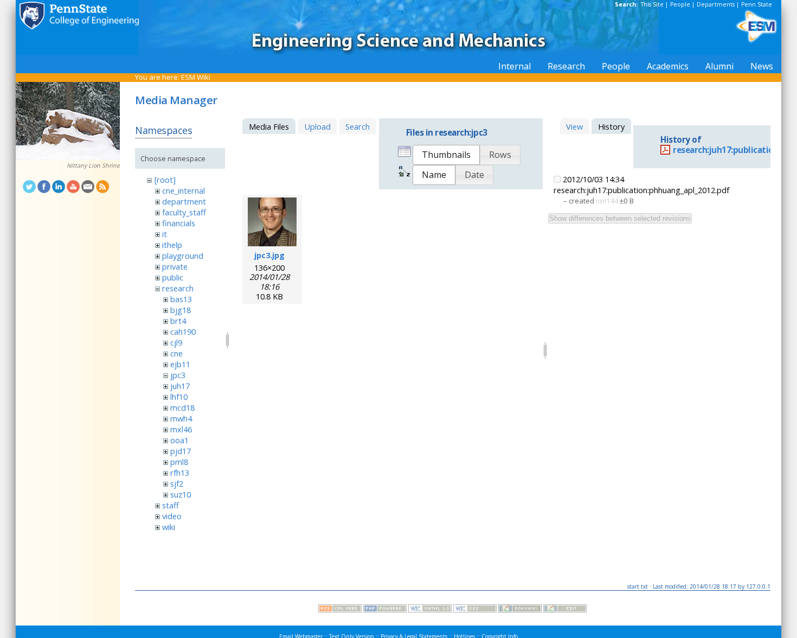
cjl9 (176, 342)
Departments (716, 4)
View (574, 126)
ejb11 (180, 364)
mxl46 (181, 429)
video (172, 516)
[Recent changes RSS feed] (340, 610)
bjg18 (180, 309)
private (175, 266)
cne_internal (183, 190)
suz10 (180, 494)
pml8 (179, 461)
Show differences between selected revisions (620, 218)
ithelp (172, 244)
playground (182, 255)
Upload (317, 126)
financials (178, 223)
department (184, 201)
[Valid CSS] (475, 610)
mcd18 (182, 407)
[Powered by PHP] (385, 610)
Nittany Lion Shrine (93, 165)
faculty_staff (184, 212)
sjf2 (176, 483)
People (680, 4)
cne (176, 353)
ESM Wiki (195, 77)
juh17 (180, 385)
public (172, 277)
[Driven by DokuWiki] (520, 610)
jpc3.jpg (269, 255)
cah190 (183, 331)
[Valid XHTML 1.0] (430, 610)
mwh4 (181, 418)
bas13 (181, 299)
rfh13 (179, 472)
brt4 (178, 320)
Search (357, 126)
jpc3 (177, 374)
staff (170, 505)
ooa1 (179, 440)
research (178, 288)
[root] (165, 179)
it (164, 233)
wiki (168, 526)
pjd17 (180, 450)
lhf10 (179, 396)
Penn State (756, 4)
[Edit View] (565, 610)
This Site (652, 4)
